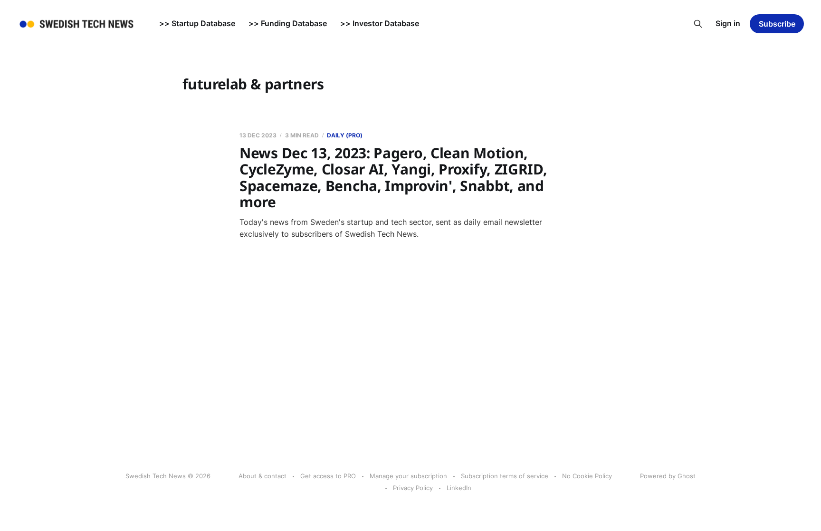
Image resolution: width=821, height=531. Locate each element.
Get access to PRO (328, 476)
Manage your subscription (408, 476)
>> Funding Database (287, 23)
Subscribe (777, 24)
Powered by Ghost (668, 476)
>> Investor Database (379, 23)
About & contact (262, 476)
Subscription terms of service (504, 476)
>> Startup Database (197, 23)
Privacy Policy (413, 488)
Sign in (728, 23)
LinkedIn (459, 488)
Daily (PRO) (345, 135)
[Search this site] (698, 24)
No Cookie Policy (587, 476)
